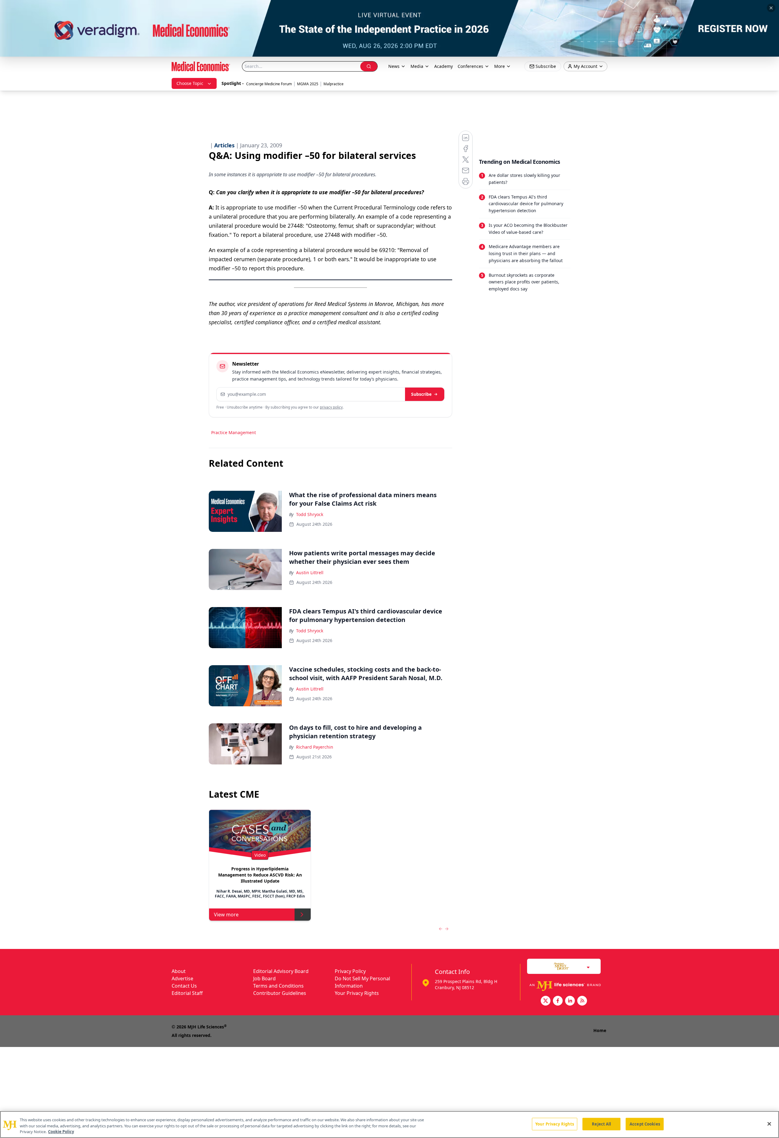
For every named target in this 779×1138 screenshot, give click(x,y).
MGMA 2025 (307, 83)
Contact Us (184, 985)
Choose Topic (189, 83)
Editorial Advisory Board (281, 971)
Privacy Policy (350, 971)
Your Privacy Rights (357, 993)
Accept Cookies (645, 1123)
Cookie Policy (61, 1131)
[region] (389, 1124)
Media (416, 66)
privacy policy (331, 407)
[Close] (769, 1123)
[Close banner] (771, 8)
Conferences (470, 66)
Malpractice (333, 83)
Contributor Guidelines (279, 993)
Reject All (601, 1123)
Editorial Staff (187, 993)
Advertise (182, 978)
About (179, 971)
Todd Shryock (309, 514)
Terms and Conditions (278, 985)
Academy (443, 66)
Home (599, 1030)
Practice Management (233, 432)
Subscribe (421, 394)
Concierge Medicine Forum (269, 83)
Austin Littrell (309, 572)
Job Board (264, 978)
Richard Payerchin (314, 747)
